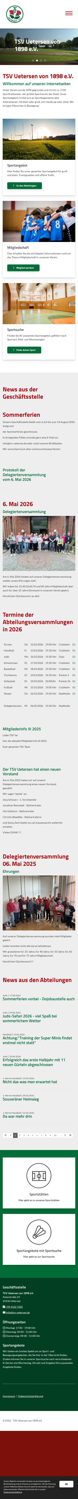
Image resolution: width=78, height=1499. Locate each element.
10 (55, 1135)
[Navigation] (69, 13)
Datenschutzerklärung (30, 1396)
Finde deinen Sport (26, 350)
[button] (33, 60)
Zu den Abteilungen (26, 185)
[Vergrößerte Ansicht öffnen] (39, 543)
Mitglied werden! (25, 268)
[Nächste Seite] (65, 1135)
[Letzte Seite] (70, 1135)
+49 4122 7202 (14, 1306)
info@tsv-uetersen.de (18, 1312)
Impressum (9, 1396)
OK (66, 1484)
